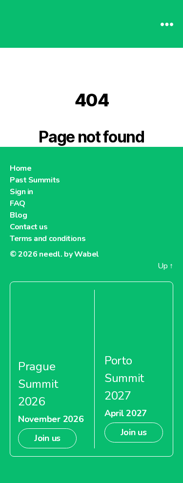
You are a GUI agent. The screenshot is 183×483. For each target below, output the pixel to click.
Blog (18, 215)
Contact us (29, 226)
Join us (47, 438)
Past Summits (35, 180)
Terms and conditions (47, 238)
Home (20, 168)
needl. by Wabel (69, 254)
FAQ (17, 203)
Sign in (21, 191)
